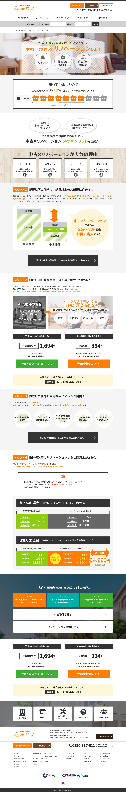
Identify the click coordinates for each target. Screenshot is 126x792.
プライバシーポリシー (106, 759)
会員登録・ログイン (77, 5)
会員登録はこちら (89, 364)
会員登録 (16, 764)
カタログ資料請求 (105, 753)
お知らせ (36, 764)
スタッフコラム (70, 753)
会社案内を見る (104, 736)
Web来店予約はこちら (37, 364)
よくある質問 (104, 756)
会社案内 (86, 759)
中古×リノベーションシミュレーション (46, 756)
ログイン (16, 767)
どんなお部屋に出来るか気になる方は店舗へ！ (63, 437)
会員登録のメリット (20, 761)
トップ (16, 753)
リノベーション (64, 18)
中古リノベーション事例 (41, 761)
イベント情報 (84, 18)
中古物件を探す (63, 614)
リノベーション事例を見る (63, 627)
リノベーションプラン (40, 759)
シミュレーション (44, 18)
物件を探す (24, 18)
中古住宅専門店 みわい (24, 8)
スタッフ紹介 (87, 756)
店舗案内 (104, 18)
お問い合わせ (106, 5)
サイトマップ (104, 761)
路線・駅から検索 (19, 759)
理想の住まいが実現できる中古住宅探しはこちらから (63, 260)
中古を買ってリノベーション (42, 753)
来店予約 (91, 5)
